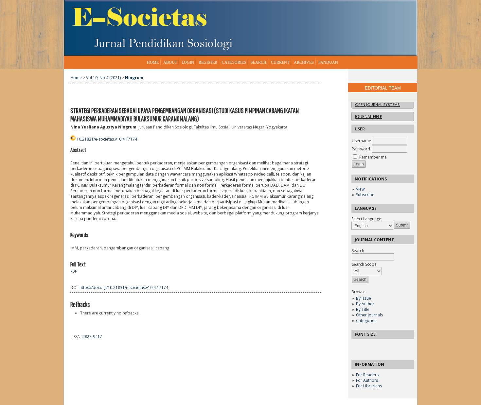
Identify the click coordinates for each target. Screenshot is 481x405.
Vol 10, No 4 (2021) (103, 77)
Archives (304, 62)
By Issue (363, 298)
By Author (365, 304)
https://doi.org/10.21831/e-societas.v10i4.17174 (124, 287)
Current (280, 62)
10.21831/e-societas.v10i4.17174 (107, 139)
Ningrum (134, 77)
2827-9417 (92, 336)
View (360, 189)
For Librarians (369, 386)
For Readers (367, 375)
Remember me (373, 157)
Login (188, 62)
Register (208, 62)
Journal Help (368, 116)
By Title (362, 309)
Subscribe (365, 194)
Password (361, 149)
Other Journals (369, 315)
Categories (366, 320)
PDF (73, 271)
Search (258, 62)
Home (153, 62)
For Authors (367, 380)
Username (361, 140)
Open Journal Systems (377, 104)
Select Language (366, 219)
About (170, 62)
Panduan (328, 62)
